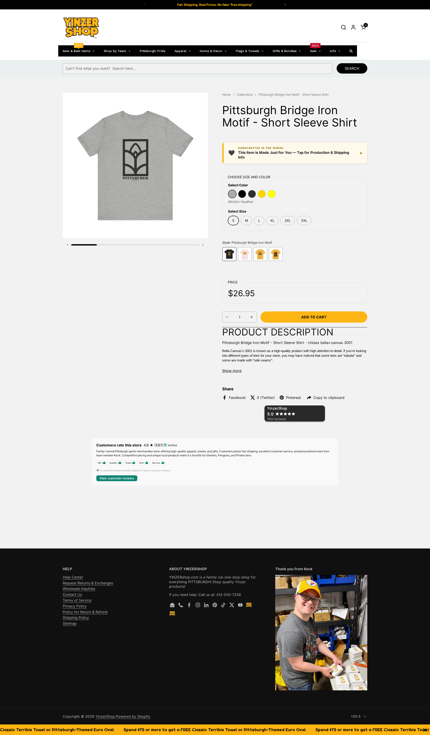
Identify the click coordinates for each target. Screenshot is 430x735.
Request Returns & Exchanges (88, 583)
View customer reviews (116, 478)
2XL (288, 220)
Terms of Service (77, 600)
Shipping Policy (76, 617)
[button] (343, 27)
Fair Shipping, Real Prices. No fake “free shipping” (215, 4)
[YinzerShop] (81, 27)
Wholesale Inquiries (79, 588)
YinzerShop (105, 716)
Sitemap (70, 623)
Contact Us (72, 594)
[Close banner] (424, 729)
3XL (304, 220)
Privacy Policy (75, 606)
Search (352, 68)
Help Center (73, 577)
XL (272, 220)
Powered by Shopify (133, 716)
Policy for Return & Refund (85, 612)
